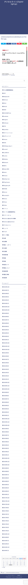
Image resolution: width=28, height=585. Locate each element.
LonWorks (14, 152)
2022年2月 (14, 336)
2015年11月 (14, 547)
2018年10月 (14, 464)
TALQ (14, 202)
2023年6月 (14, 293)
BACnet (14, 99)
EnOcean (14, 123)
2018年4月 (14, 484)
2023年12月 (14, 286)
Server (14, 192)
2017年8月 (14, 510)
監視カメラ (14, 264)
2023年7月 (14, 290)
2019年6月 (14, 438)
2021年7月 (14, 359)
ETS (14, 126)
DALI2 (14, 106)
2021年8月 (14, 356)
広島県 (14, 251)
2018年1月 (14, 494)
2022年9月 (14, 313)
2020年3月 (14, 408)
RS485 (14, 188)
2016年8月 (14, 537)
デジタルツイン (14, 225)
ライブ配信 (14, 235)
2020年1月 (14, 415)
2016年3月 (14, 543)
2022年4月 (14, 329)
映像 (14, 258)
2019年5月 (14, 441)
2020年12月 (14, 382)
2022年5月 (14, 326)
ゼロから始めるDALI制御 (14, 218)
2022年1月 (14, 339)
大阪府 (14, 248)
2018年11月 (14, 461)
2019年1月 (14, 454)
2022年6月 (14, 323)
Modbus (14, 159)
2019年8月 (14, 431)
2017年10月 (14, 504)
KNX (14, 142)
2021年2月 (14, 375)
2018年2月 (14, 491)
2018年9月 (14, 468)
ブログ (14, 231)
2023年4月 (14, 300)
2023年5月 (14, 296)
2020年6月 (14, 402)
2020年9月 (14, 392)
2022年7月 (14, 319)
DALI (14, 103)
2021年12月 (14, 342)
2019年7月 (14, 435)
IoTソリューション (14, 132)
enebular (14, 116)
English (14, 119)
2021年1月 (14, 379)
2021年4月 (14, 369)
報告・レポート (14, 244)
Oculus (14, 175)
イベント (14, 208)
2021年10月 (14, 349)
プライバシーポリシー (11, 575)
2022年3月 (14, 333)
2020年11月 (14, 385)
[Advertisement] (14, 20)
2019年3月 (14, 448)
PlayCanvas (14, 182)
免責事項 (18, 575)
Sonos (14, 198)
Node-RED (14, 169)
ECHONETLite (14, 113)
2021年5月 (14, 366)
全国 (14, 238)
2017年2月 (14, 530)
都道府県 (14, 271)
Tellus (14, 205)
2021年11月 (14, 346)
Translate (12, 75)
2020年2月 (14, 412)
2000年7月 (14, 550)
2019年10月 (14, 425)
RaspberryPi (14, 185)
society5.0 (14, 195)
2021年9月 (14, 352)
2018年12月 (14, 458)
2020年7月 (14, 398)
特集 (14, 261)
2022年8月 (14, 316)
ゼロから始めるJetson (14, 221)
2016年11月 (14, 534)
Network (14, 162)
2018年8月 (14, 471)
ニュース (14, 228)
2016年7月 (14, 540)
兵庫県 (14, 241)
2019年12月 (14, 418)
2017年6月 (14, 517)
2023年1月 (14, 303)
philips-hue (14, 179)
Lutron (14, 155)
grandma (14, 129)
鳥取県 (14, 277)
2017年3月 (14, 527)
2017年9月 (14, 507)
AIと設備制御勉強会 (14, 90)
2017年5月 (14, 520)
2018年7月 (14, 474)
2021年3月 (14, 372)
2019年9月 (14, 428)
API (14, 93)
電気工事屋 (14, 274)
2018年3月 (14, 487)
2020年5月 (14, 405)
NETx (14, 165)
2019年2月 (14, 451)
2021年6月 (14, 362)
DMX (14, 109)
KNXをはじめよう (14, 146)
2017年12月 (14, 497)
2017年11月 (14, 501)
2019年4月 (14, 445)
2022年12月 (14, 306)
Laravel (14, 149)
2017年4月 (14, 524)
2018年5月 (14, 481)
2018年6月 (14, 478)
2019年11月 (14, 422)
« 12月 (3, 567)
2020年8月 (14, 395)
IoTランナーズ (14, 136)
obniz (14, 172)
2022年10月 (14, 310)
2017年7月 (14, 514)
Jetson (14, 139)
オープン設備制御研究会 (14, 211)
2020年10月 (14, 389)
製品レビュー (14, 267)
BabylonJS (14, 96)
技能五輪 (14, 254)
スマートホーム (14, 215)
